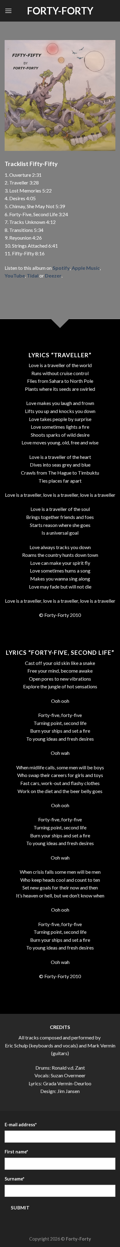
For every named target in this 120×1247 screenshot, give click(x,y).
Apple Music (86, 268)
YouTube (15, 275)
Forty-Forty (60, 11)
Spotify (61, 268)
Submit (20, 1207)
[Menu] (8, 10)
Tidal (32, 275)
